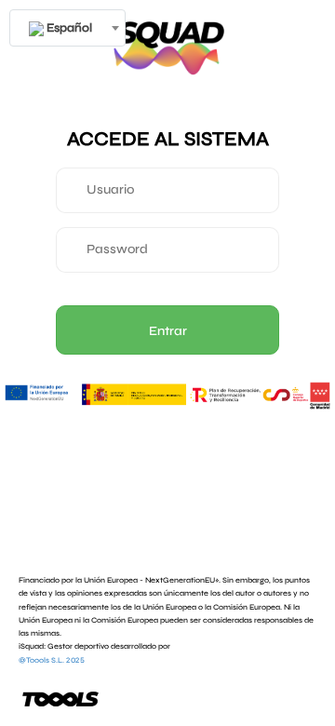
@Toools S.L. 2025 (52, 660)
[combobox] (67, 28)
